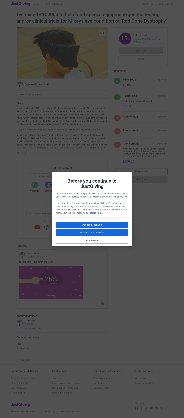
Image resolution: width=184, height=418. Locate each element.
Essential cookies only (92, 232)
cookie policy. (96, 213)
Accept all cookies (92, 224)
